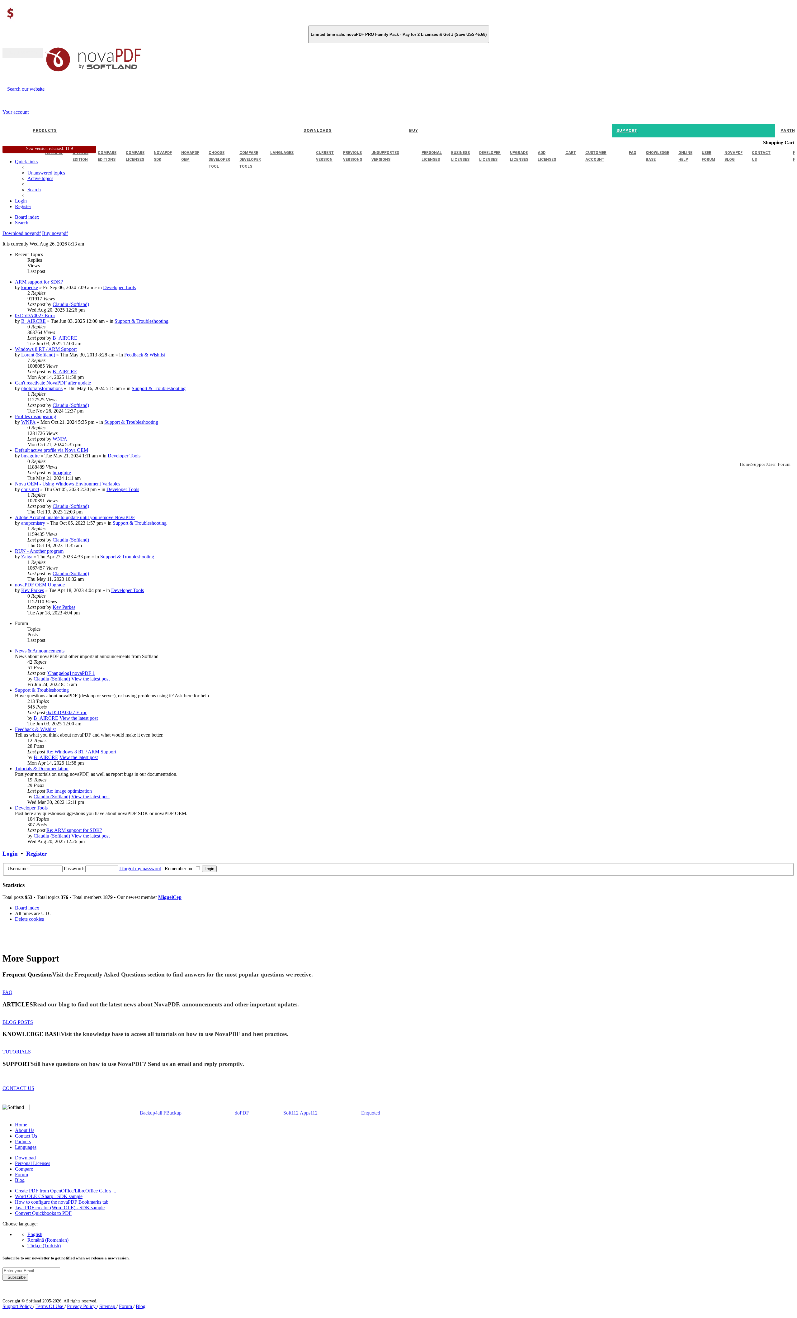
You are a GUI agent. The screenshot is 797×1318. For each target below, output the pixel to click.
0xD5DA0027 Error (35, 315)
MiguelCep (170, 897)
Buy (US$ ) (22, 53)
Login (10, 853)
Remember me (180, 868)
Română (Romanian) (47, 1240)
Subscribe (15, 1277)
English (34, 1234)
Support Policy (17, 1306)
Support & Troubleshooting (141, 321)
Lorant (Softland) (38, 354)
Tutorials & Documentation (41, 768)
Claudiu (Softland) (71, 304)
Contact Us (26, 1136)
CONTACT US (18, 1088)
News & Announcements (39, 650)
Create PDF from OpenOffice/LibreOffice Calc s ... (65, 1190)
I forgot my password (140, 868)
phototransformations (42, 388)
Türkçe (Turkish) (44, 1245)
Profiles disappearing (35, 416)
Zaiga (26, 556)
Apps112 (309, 1112)
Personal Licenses (32, 1163)
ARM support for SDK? (39, 281)
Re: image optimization (69, 791)
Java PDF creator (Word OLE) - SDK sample (60, 1207)
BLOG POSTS (17, 1022)
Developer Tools (119, 287)
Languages (25, 1147)
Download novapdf (21, 233)
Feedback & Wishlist (144, 354)
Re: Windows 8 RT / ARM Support (81, 751)
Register (36, 853)
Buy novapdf (55, 233)
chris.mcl (30, 489)
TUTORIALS (16, 1051)
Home (21, 1124)
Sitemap (107, 1306)
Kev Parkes (32, 590)
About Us (24, 1130)
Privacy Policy (82, 1306)
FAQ (7, 992)
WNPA (28, 422)
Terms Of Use (49, 1306)
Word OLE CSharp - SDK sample (49, 1196)
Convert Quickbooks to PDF (43, 1213)
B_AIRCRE (33, 321)
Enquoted (370, 1112)
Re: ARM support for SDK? (74, 830)
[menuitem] (40, 178)
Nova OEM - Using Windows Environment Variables (67, 483)
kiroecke (29, 287)
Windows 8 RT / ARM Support (46, 349)
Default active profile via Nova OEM (51, 450)
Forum (21, 1174)
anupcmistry (33, 523)
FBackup (172, 1112)
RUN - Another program (39, 551)
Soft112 (291, 1112)
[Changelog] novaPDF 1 (70, 673)
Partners (23, 1141)
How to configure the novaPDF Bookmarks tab (61, 1202)
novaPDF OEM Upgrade (40, 584)
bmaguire (30, 455)
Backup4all (151, 1112)
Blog (20, 1180)
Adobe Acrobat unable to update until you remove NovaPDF (75, 517)
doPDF (242, 1112)
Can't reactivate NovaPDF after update (53, 382)
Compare (24, 1169)
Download (25, 1157)
